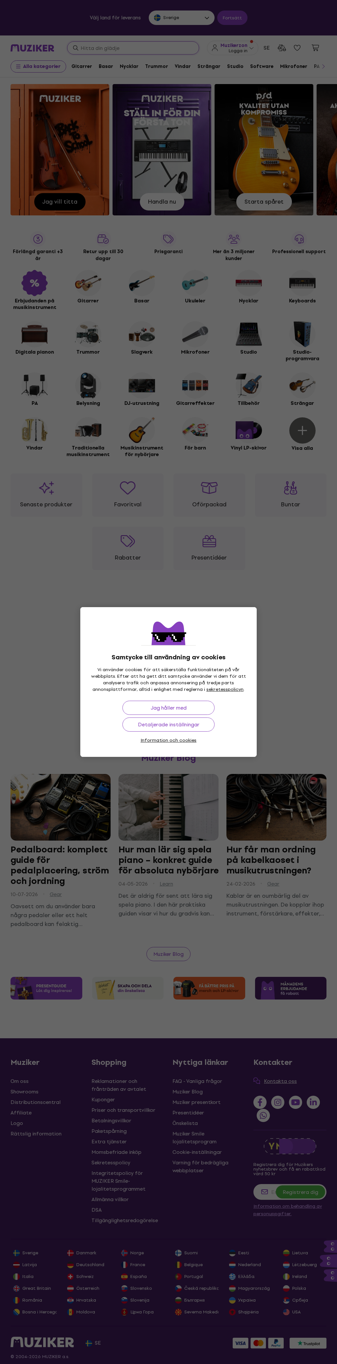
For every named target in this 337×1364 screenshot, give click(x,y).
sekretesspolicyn (225, 689)
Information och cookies (168, 740)
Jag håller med (169, 708)
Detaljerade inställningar (168, 724)
